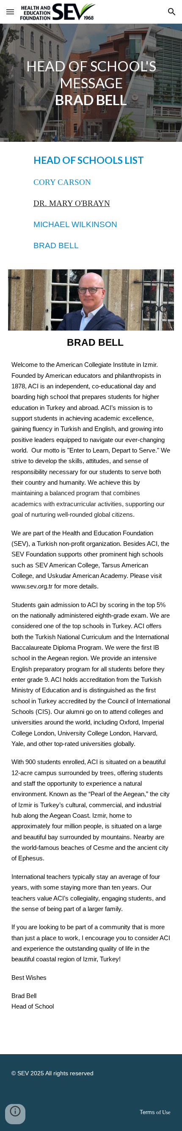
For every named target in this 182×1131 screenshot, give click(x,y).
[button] (10, 11)
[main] (91, 82)
